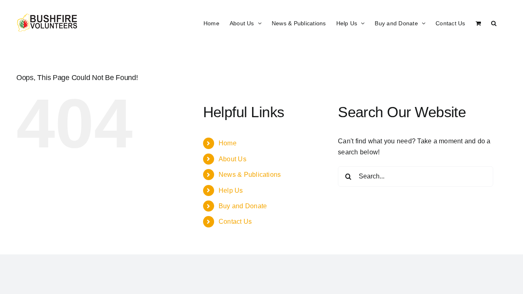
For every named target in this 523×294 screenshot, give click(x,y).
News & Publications (250, 174)
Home (228, 143)
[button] (493, 22)
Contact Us (235, 221)
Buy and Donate (243, 206)
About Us (232, 159)
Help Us (231, 190)
